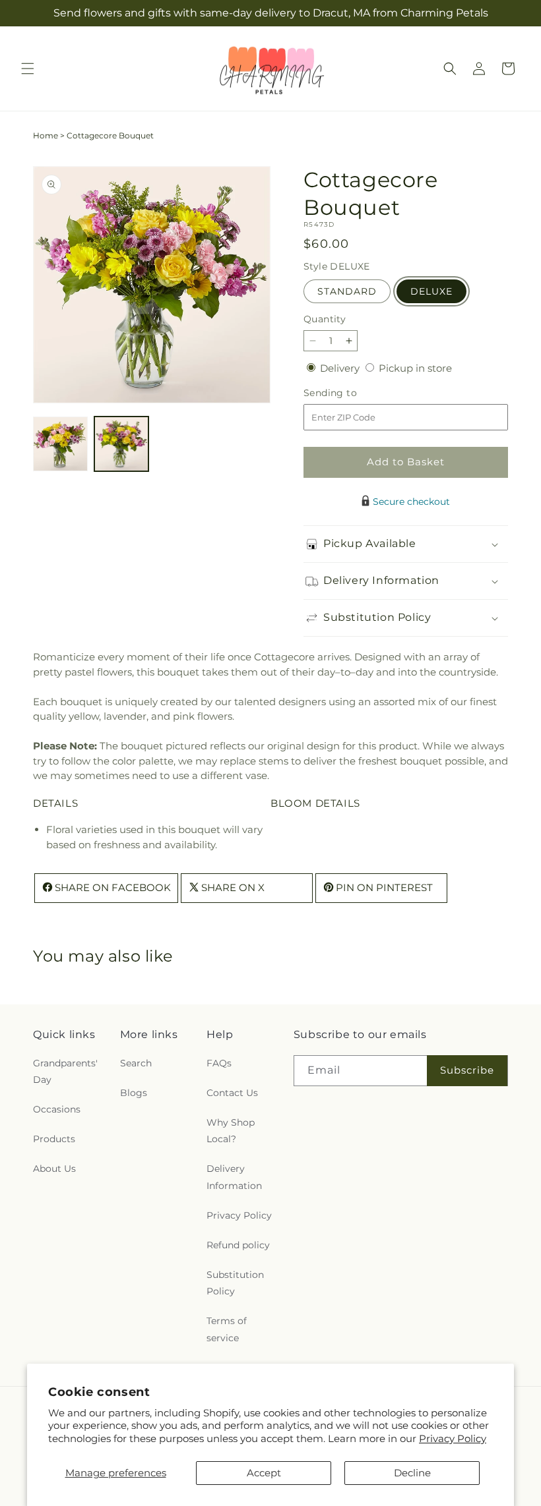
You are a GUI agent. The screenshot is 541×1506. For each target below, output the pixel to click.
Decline (412, 1472)
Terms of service (227, 1329)
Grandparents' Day (65, 1071)
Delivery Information (234, 1177)
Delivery (341, 368)
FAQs (219, 1063)
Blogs (133, 1093)
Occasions (56, 1109)
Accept (264, 1472)
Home (45, 135)
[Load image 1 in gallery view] (60, 444)
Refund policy (238, 1245)
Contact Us (232, 1093)
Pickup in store (415, 368)
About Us (54, 1168)
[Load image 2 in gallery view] (121, 444)
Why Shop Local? (231, 1130)
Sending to (350, 393)
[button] (27, 68)
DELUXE (431, 291)
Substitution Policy (235, 1283)
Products (54, 1139)
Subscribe (467, 1070)
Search (136, 1063)
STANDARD (347, 291)
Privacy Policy (452, 1438)
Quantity (324, 319)
